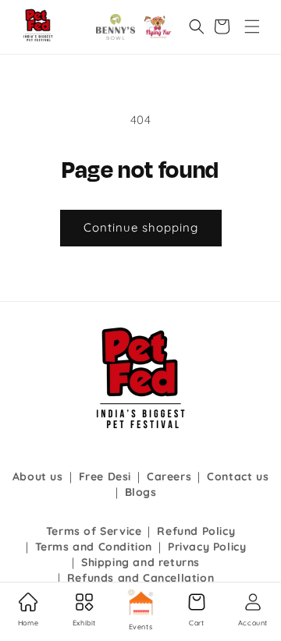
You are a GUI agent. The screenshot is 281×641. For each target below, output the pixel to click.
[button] (252, 26)
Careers (169, 476)
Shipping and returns (140, 562)
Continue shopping (141, 227)
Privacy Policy (207, 547)
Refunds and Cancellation (140, 578)
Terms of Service (94, 531)
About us (37, 476)
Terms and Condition (93, 547)
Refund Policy (196, 531)
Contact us (238, 476)
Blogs (141, 492)
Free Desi (105, 476)
